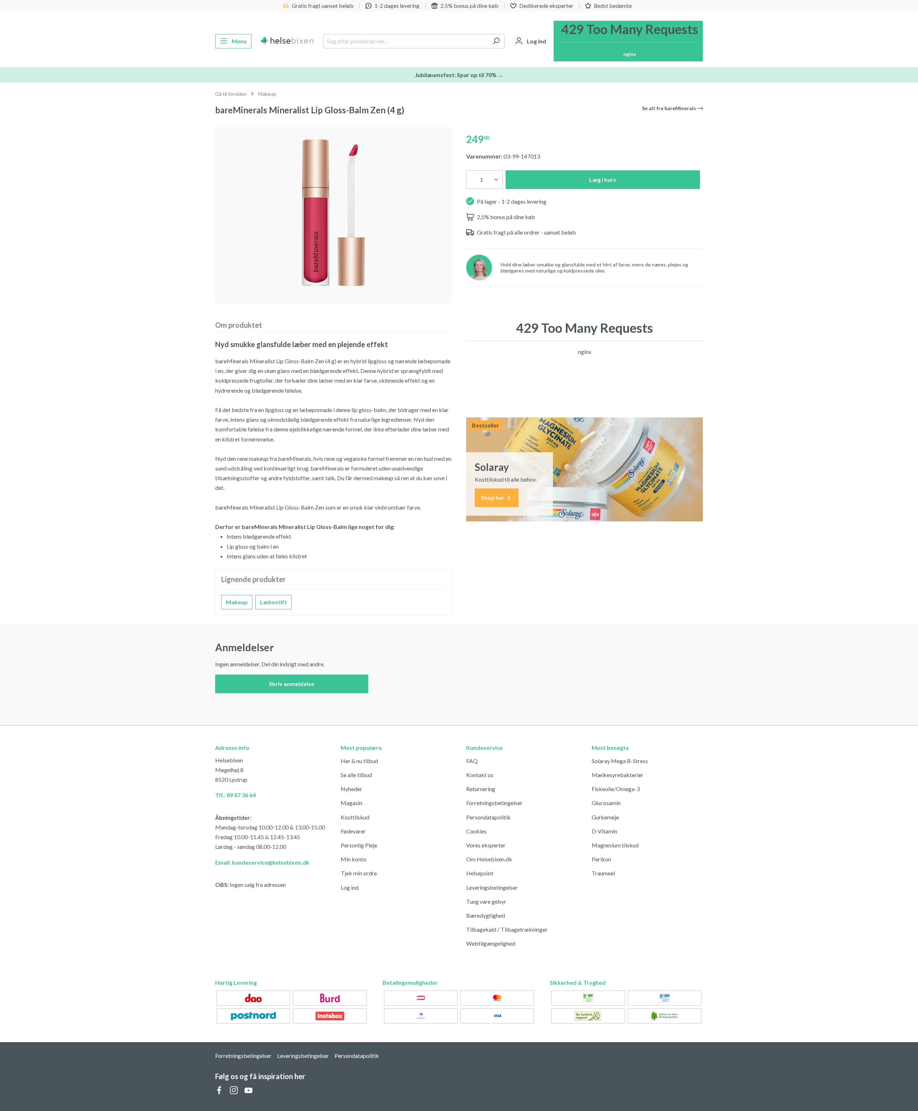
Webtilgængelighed (490, 943)
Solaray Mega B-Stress (620, 760)
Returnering (480, 788)
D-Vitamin (604, 831)
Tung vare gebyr (486, 901)
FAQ (472, 760)
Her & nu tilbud (359, 760)
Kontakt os (479, 774)
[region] (333, 212)
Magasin (351, 802)
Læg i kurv (602, 179)
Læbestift (273, 602)
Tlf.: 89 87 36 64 (235, 794)
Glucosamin (606, 802)
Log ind (350, 887)
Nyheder (351, 788)
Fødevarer (353, 831)
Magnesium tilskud (615, 845)
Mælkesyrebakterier (617, 774)
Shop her (493, 497)
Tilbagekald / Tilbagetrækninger (507, 929)
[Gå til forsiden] (287, 41)
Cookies (476, 831)
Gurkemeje (605, 817)
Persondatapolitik (488, 817)
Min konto (353, 859)
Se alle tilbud (356, 774)
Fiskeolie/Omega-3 (616, 788)
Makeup (237, 602)
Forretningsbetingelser (494, 802)
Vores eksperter (486, 845)
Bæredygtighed (485, 915)
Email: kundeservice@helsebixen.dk (262, 862)
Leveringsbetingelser (492, 887)
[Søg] (496, 41)
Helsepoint (479, 873)
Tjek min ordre (359, 873)
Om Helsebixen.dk (489, 859)
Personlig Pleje (359, 845)
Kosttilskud (355, 817)
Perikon (601, 859)
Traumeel (603, 873)
